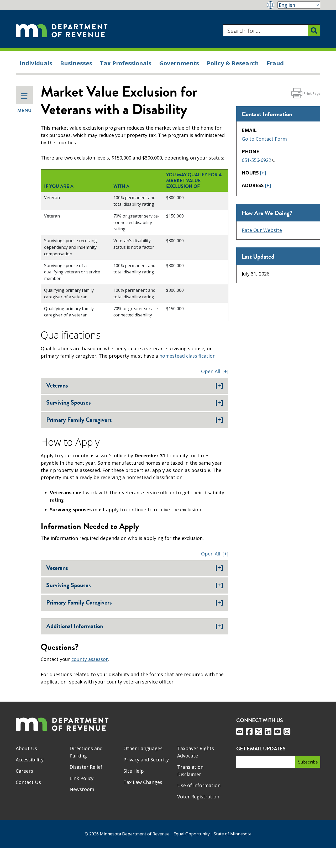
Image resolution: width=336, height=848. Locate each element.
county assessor (89, 659)
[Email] (239, 731)
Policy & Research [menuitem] (233, 63)
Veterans (134, 385)
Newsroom (82, 789)
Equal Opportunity (192, 834)
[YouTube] (277, 731)
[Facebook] (249, 731)
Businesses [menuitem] (76, 63)
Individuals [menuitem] (36, 63)
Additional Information (134, 626)
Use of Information (198, 785)
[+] (263, 172)
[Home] (62, 30)
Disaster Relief (86, 767)
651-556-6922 (256, 160)
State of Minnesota (232, 834)
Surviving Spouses (134, 402)
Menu (24, 110)
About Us (26, 748)
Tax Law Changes (142, 782)
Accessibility (30, 759)
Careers (24, 771)
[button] (214, 371)
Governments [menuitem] (179, 63)
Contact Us (28, 782)
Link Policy (81, 778)
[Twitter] (258, 731)
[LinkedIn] (268, 731)
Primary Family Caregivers (134, 420)
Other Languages (142, 748)
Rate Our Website (262, 230)
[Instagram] (287, 731)
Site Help (133, 771)
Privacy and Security (146, 759)
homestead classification (187, 356)
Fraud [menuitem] (275, 63)
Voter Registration (198, 796)
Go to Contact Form (264, 139)
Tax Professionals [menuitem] (125, 63)
